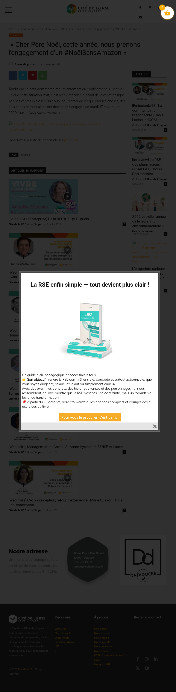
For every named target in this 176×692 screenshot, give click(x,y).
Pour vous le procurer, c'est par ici (89, 417)
